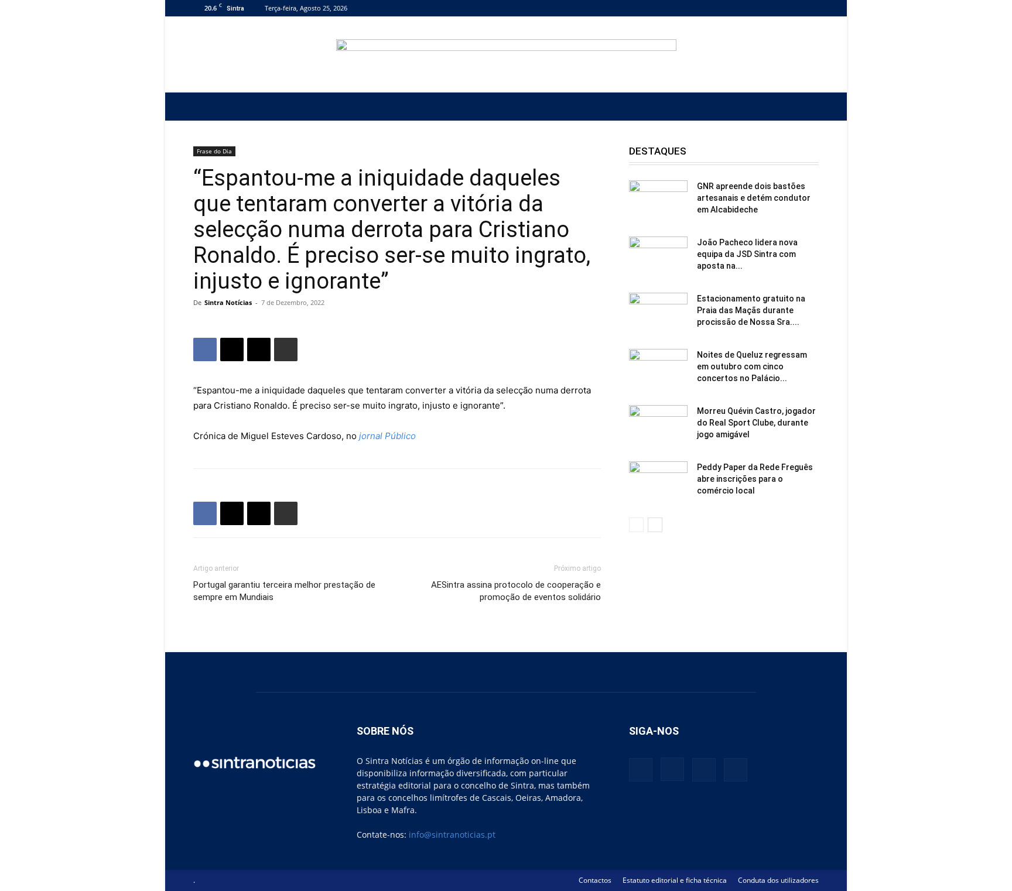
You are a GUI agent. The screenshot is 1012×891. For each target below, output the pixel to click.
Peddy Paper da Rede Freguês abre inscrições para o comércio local (755, 478)
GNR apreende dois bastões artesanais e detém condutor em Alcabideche (754, 197)
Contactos (595, 880)
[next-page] (655, 525)
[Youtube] (810, 8)
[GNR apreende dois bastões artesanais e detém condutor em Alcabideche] (658, 200)
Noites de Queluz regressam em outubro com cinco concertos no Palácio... (752, 366)
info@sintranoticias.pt (452, 834)
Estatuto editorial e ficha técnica (675, 880)
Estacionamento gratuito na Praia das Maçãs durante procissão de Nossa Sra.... (751, 310)
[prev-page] (636, 525)
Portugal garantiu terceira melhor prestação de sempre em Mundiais (284, 591)
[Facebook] (752, 8)
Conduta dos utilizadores (778, 880)
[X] (790, 8)
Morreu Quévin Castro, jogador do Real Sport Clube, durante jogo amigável (756, 422)
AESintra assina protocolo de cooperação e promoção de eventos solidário (516, 591)
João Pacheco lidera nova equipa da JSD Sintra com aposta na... (747, 254)
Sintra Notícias (228, 302)
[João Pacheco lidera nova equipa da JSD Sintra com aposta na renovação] (658, 257)
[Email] (259, 349)
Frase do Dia (214, 151)
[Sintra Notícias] (506, 55)
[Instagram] (771, 8)
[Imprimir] (286, 349)
